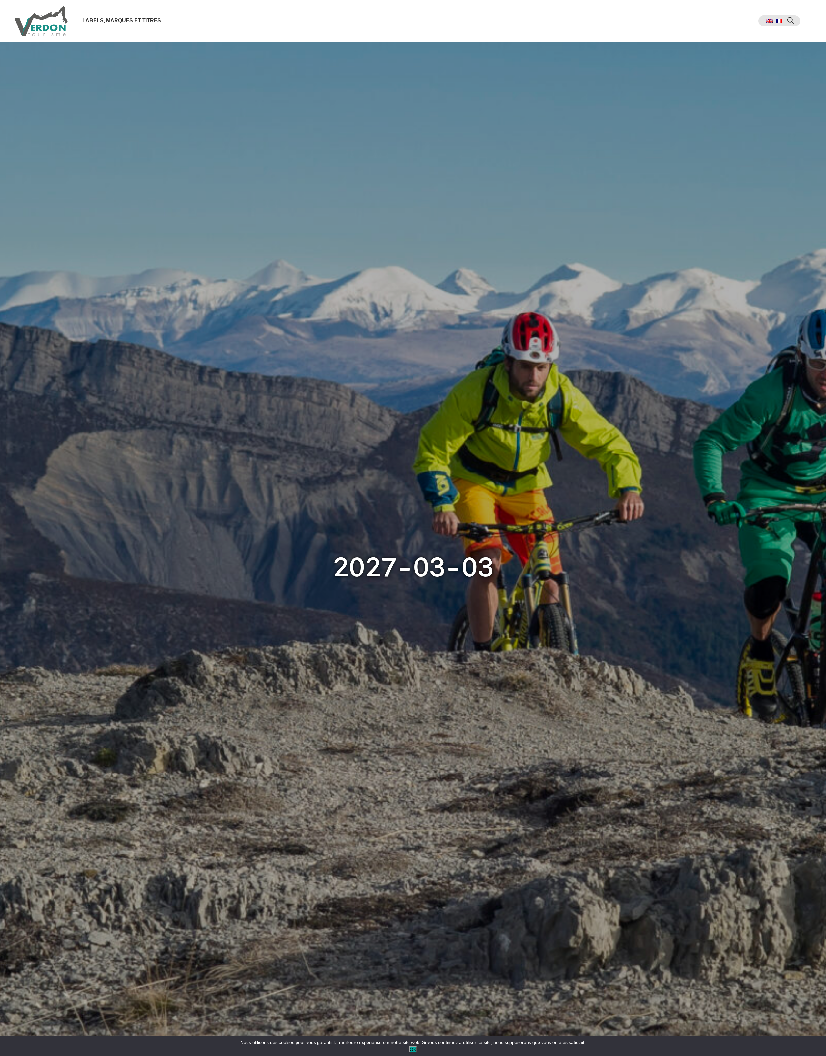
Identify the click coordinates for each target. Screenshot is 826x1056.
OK (413, 1049)
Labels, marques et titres (121, 20)
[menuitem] (769, 21)
